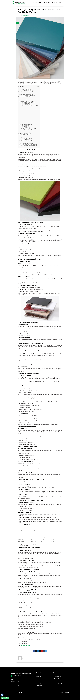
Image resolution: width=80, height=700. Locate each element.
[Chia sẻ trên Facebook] (34, 651)
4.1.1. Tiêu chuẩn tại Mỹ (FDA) (26, 125)
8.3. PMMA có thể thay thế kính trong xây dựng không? (29, 145)
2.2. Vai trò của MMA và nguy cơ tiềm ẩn (27, 94)
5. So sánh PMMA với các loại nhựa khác (25, 132)
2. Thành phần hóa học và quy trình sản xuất (26, 91)
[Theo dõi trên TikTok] (19, 693)
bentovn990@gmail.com (25, 645)
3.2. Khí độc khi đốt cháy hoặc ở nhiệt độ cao (27, 101)
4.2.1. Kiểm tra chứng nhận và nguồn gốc (27, 129)
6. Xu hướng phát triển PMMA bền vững (25, 133)
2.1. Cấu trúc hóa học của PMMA (26, 93)
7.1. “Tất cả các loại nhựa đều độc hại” (26, 138)
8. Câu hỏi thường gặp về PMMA (24, 142)
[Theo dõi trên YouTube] (21, 693)
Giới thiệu (35, 2)
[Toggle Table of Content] (37, 86)
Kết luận (20, 146)
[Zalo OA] (2, 695)
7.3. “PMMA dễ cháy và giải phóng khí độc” (27, 140)
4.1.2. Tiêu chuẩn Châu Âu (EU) (26, 126)
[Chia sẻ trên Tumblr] (44, 651)
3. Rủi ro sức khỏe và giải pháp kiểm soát (25, 96)
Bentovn (27, 15)
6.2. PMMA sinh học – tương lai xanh (26, 135)
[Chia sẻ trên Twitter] (38, 651)
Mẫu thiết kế (46, 2)
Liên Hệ (59, 2)
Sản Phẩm (40, 2)
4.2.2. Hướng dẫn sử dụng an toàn (26, 130)
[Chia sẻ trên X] (36, 651)
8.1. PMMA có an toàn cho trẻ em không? (27, 143)
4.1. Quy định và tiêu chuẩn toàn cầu (26, 124)
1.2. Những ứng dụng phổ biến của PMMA (27, 90)
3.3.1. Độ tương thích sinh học (26, 103)
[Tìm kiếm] (68, 2)
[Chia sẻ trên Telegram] (46, 651)
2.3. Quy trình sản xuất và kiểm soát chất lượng (28, 95)
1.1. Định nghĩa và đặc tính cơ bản (26, 89)
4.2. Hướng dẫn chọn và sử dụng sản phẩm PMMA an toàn (30, 128)
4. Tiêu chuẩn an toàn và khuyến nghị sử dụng (26, 123)
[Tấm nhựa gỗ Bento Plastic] (18, 2)
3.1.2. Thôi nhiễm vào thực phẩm (26, 100)
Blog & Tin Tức (54, 2)
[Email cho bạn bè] (40, 651)
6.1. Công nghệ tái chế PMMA (25, 134)
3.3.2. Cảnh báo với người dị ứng (26, 104)
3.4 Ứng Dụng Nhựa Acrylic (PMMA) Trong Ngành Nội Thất (29, 105)
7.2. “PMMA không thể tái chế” (25, 139)
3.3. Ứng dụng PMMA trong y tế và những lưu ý (28, 102)
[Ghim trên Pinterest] (42, 651)
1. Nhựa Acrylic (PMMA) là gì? (23, 88)
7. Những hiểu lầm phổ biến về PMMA (25, 137)
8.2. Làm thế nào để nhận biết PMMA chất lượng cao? (29, 144)
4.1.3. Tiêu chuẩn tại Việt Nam (26, 127)
